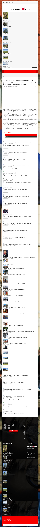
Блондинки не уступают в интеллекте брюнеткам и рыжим (12, 403)
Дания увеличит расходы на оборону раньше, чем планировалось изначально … (16, 365)
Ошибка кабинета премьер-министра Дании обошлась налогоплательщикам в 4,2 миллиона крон (19, 257)
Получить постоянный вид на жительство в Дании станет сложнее (14, 159)
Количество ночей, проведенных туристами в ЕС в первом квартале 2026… (8, 512)
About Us (4, 161)
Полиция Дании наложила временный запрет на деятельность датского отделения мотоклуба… (18, 331)
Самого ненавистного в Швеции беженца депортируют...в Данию (13, 382)
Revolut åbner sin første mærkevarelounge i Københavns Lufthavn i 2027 (8, 468)
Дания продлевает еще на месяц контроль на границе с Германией (14, 237)
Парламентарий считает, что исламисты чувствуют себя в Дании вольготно (15, 213)
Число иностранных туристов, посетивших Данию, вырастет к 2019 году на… (15, 203)
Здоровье (11, 153)
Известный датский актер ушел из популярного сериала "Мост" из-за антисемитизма (17, 389)
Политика (10, 67)
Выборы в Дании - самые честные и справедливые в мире (12, 219)
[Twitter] (24, 426)
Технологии (11, 264)
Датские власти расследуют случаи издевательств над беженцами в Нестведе (15, 413)
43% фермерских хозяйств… (7, 53)
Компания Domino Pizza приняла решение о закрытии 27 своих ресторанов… (15, 307)
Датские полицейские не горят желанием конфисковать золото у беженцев (15, 375)
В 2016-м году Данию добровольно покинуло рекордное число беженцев (15, 189)
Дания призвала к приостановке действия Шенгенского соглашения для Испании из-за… (8, 484)
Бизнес (10, 42)
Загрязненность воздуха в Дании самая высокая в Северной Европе (14, 289)
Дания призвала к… (6, 47)
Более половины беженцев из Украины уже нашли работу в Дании (14, 274)
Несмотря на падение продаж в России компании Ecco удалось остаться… (15, 230)
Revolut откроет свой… (6, 41)
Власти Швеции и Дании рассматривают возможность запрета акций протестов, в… (16, 313)
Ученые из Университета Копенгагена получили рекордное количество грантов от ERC (17, 186)
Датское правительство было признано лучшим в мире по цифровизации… (15, 337)
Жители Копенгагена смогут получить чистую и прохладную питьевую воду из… (16, 301)
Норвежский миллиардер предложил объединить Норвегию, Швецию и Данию (15, 247)
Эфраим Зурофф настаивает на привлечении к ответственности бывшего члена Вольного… (18, 392)
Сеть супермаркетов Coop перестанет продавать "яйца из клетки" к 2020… (15, 175)
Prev (34, 67)
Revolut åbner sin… (6, 33)
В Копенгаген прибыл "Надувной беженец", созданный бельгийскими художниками (16, 145)
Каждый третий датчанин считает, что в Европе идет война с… (13, 226)
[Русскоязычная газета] (20, 8)
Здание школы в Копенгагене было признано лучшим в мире (13, 410)
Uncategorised (12, 139)
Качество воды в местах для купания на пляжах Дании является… (14, 168)
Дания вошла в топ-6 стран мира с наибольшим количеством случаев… (15, 263)
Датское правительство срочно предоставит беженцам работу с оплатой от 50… (16, 165)
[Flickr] (24, 432)
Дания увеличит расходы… (7, 60)
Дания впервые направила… (7, 26)
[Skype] (24, 435)
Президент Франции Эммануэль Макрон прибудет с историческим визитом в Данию (16, 155)
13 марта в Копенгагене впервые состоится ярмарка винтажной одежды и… (15, 192)
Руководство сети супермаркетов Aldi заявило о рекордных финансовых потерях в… (17, 244)
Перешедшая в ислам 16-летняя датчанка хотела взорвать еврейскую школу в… (16, 196)
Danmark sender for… (6, 20)
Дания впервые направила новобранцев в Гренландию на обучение (8, 460)
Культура (11, 390)
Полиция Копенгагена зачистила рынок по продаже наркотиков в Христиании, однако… (17, 223)
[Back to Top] (2, 525)
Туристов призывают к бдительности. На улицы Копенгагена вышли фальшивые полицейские (18, 199)
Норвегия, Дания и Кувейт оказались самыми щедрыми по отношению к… (15, 385)
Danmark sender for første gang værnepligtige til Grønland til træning (8, 453)
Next (36, 67)
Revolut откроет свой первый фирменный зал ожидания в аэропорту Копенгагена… (7, 476)
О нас (9, 2)
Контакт (12, 2)
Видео (7, 2)
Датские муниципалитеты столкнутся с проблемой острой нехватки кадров (15, 268)
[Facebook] (24, 425)
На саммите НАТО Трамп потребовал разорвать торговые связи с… (8, 505)
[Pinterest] (24, 431)
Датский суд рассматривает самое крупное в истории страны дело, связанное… (16, 206)
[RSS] (24, 424)
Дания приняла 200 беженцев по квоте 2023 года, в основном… (13, 325)
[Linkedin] (24, 430)
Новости (9, 21)
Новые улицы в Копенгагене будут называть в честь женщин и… (13, 179)
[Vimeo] (24, 437)
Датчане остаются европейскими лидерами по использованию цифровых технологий (17, 182)
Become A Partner (13, 430)
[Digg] (24, 434)
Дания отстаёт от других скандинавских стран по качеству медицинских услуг (15, 152)
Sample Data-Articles (13, 146)
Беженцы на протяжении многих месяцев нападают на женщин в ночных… (15, 378)
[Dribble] (24, 433)
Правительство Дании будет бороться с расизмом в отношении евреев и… (15, 343)
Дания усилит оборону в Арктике (8, 354)
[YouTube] (24, 428)
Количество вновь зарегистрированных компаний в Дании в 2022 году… (14, 283)
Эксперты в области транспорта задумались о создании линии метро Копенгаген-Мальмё (17, 216)
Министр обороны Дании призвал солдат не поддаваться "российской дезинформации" (17, 142)
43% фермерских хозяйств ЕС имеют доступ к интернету (7, 491)
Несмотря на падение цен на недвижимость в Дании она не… (13, 295)
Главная (4, 2)
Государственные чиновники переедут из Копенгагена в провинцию (14, 371)
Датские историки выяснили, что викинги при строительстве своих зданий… (15, 319)
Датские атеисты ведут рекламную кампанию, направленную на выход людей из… (16, 406)
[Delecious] (24, 438)
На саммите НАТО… (6, 66)
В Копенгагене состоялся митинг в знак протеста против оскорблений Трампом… (16, 359)
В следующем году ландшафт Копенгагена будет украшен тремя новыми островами (17, 233)
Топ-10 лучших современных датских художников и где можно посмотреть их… (16, 172)
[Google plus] (24, 427)
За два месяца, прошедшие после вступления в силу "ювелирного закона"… (15, 240)
